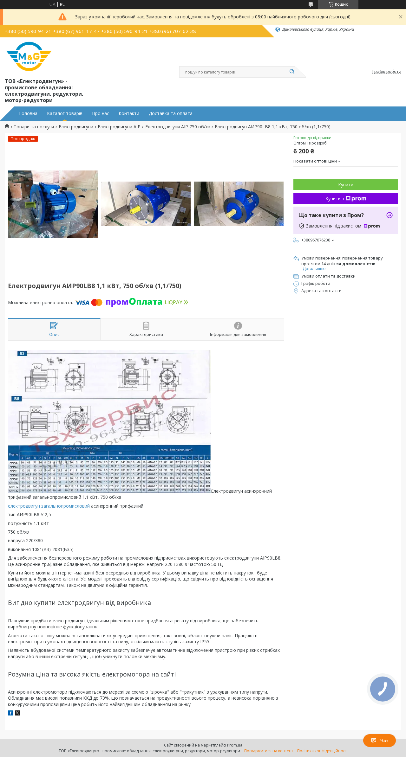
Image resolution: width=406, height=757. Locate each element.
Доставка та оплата (171, 113)
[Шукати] (291, 72)
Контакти (129, 113)
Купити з (334, 199)
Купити (345, 185)
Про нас (100, 113)
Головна (28, 113)
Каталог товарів (64, 113)
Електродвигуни (76, 127)
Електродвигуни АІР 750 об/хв (177, 127)
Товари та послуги (34, 127)
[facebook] (10, 714)
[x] (17, 714)
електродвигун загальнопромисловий (49, 506)
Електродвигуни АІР (119, 127)
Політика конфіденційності (322, 751)
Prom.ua (234, 745)
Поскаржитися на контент (268, 751)
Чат (384, 740)
